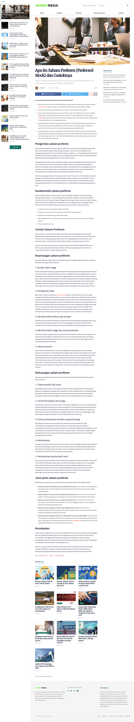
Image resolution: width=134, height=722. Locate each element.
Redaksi (42, 88)
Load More (15, 147)
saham (51, 555)
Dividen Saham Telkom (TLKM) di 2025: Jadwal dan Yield (18, 127)
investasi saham (61, 295)
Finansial (78, 13)
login (40, 676)
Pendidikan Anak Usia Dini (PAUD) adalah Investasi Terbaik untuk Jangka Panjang (19, 137)
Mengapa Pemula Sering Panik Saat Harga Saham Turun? (44, 639)
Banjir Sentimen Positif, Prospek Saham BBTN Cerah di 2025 (87, 583)
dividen (40, 118)
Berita (42, 13)
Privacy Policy (119, 716)
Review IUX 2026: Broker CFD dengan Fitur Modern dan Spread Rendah (19, 24)
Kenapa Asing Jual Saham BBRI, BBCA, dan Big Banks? (87, 639)
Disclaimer (127, 716)
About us (105, 716)
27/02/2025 (60, 613)
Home (99, 716)
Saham (57, 88)
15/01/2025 (60, 645)
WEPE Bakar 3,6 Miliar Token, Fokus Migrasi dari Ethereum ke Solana (19, 45)
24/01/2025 (38, 643)
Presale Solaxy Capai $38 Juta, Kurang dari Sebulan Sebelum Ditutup (19, 107)
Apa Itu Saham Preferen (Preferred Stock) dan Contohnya (12, 12)
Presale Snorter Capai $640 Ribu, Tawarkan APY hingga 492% (18, 86)
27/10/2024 (50, 88)
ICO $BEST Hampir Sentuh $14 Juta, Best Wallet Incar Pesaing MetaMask (19, 76)
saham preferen (59, 555)
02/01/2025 (38, 670)
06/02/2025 (81, 617)
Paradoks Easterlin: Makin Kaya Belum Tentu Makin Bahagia (18, 96)
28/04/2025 (81, 588)
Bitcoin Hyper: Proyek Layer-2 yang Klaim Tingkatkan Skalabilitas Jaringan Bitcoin (19, 55)
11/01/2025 (81, 643)
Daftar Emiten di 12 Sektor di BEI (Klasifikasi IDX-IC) (66, 609)
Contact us (111, 716)
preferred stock (43, 555)
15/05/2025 (38, 586)
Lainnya (121, 13)
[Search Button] (128, 5)
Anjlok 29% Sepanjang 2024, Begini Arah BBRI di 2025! (44, 666)
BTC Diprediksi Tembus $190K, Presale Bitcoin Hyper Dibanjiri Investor (19, 65)
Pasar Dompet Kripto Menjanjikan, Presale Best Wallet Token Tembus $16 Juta (19, 34)
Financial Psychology (43, 632)
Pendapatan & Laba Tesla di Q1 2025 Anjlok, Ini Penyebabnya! (44, 609)
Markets (59, 13)
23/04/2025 (38, 613)
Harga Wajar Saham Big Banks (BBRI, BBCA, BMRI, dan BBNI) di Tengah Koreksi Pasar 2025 (87, 611)
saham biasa (42, 107)
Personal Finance (99, 13)
